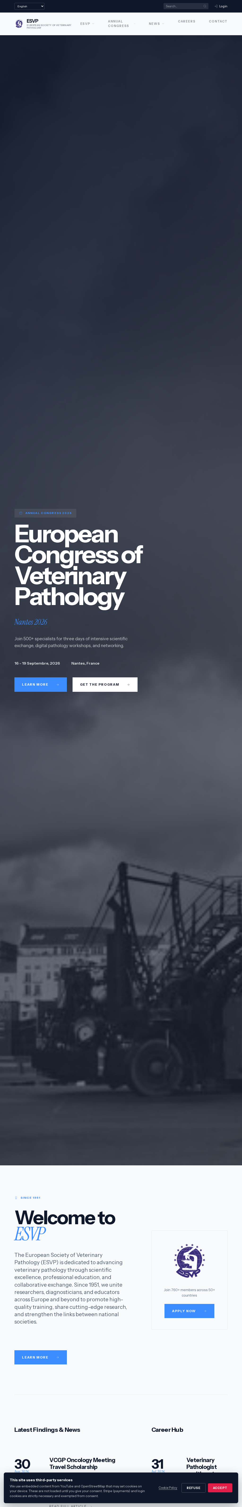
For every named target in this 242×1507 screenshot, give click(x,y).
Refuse (194, 1488)
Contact (218, 21)
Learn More (35, 1357)
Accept (220, 1488)
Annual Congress (118, 24)
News (154, 24)
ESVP (85, 24)
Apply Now (184, 1311)
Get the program (99, 684)
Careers (187, 21)
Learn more (35, 684)
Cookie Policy (168, 1488)
